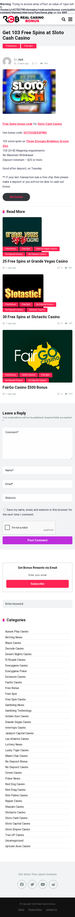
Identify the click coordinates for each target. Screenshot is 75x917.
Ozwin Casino (13, 772)
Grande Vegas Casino (46, 248)
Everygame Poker (16, 671)
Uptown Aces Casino (18, 846)
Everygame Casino (16, 665)
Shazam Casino (14, 806)
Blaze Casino (13, 643)
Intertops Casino (15, 727)
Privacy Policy (35, 909)
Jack (20, 59)
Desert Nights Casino (18, 654)
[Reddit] (53, 884)
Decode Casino (14, 648)
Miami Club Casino (16, 756)
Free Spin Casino (15, 699)
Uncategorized (14, 840)
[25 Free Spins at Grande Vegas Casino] (37, 236)
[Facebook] (21, 884)
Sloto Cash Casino (50, 124)
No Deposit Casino (37, 254)
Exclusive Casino (15, 676)
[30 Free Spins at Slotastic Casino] (37, 293)
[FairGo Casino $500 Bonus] (37, 356)
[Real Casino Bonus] (24, 19)
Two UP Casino (14, 835)
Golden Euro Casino (17, 716)
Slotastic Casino (37, 310)
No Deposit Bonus (13, 254)
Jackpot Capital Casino (19, 733)
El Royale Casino (15, 659)
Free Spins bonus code (17, 124)
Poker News (12, 778)
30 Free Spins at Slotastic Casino (31, 317)
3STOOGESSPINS (35, 132)
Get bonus (16, 197)
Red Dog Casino (15, 784)
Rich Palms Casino (16, 795)
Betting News (13, 637)
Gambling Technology (18, 710)
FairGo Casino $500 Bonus (25, 387)
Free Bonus (11, 46)
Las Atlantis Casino (17, 739)
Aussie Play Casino (16, 631)
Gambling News (14, 705)
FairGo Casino (28, 375)
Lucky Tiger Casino (17, 750)
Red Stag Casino (15, 789)
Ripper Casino (13, 801)
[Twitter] (32, 884)
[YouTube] (42, 884)
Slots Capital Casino (17, 823)
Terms (21, 909)
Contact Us (51, 909)
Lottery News (13, 744)
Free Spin (28, 46)
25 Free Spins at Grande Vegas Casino (35, 261)
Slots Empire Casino (17, 829)
